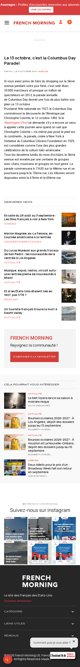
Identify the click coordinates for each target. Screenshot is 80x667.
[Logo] (34, 22)
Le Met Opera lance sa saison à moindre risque (50, 400)
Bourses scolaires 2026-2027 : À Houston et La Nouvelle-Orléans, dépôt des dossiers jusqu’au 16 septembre (51, 445)
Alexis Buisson (37, 476)
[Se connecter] (60, 22)
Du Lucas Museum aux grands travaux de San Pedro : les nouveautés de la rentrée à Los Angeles (31, 254)
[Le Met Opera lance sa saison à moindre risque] (15, 401)
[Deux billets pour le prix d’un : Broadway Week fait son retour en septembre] (15, 467)
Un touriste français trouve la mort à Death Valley (30, 311)
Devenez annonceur (18, 601)
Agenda (43, 72)
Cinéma (10, 224)
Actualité (12, 262)
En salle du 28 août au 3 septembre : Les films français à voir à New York (30, 217)
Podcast (11, 299)
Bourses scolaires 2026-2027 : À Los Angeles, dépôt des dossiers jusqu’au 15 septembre (51, 422)
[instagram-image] (15, 528)
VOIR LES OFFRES (41, 9)
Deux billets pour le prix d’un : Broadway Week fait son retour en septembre (50, 468)
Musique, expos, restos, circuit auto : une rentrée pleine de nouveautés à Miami (30, 274)
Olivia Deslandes (39, 406)
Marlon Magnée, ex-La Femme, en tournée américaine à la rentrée (28, 235)
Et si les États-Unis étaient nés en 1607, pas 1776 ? (28, 293)
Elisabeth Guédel (39, 430)
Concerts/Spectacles (22, 242)
